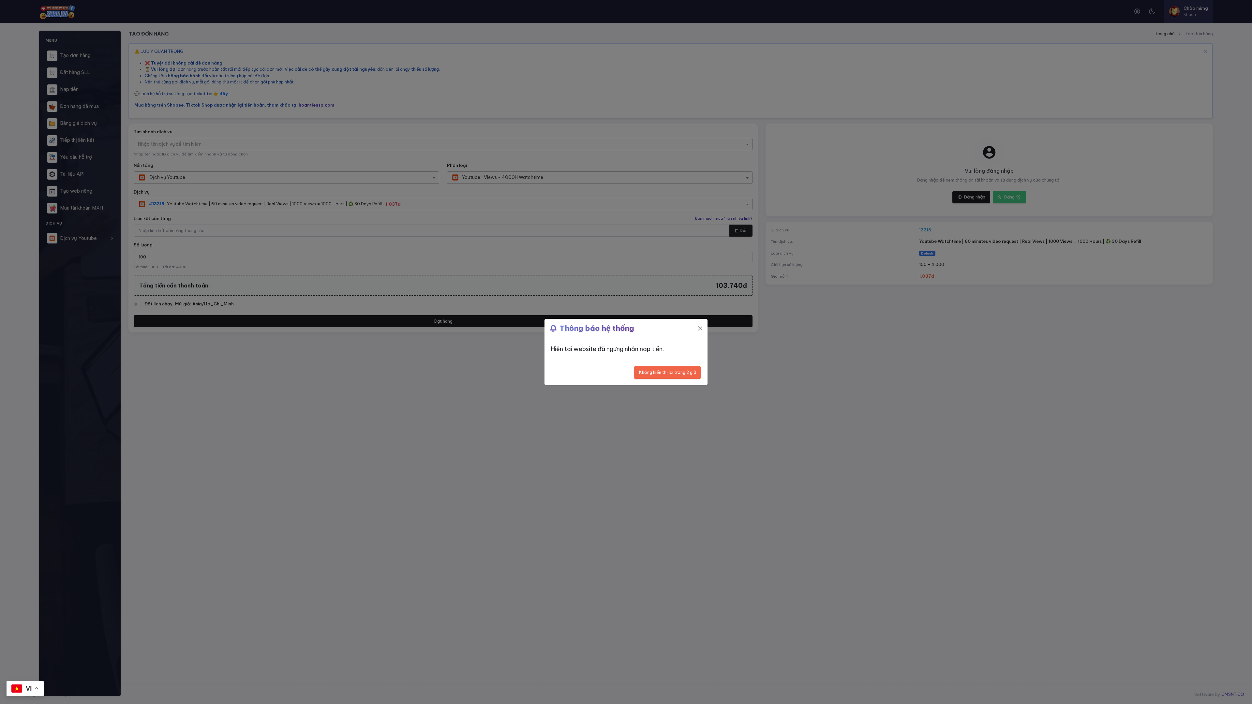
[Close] (700, 328)
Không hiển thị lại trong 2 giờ (667, 372)
